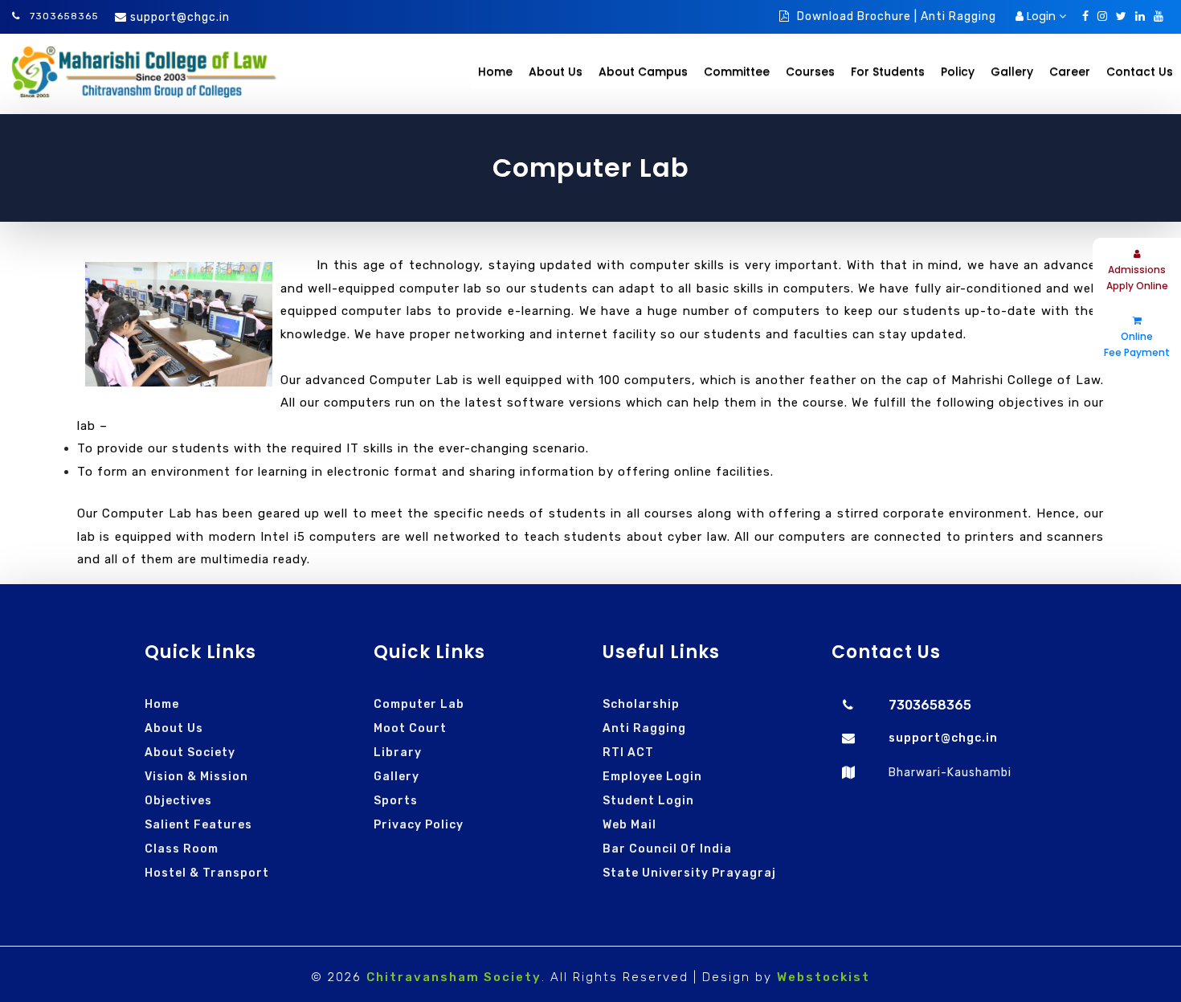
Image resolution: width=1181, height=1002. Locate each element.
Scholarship (641, 704)
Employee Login (652, 776)
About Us (174, 728)
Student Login (648, 801)
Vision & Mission (196, 776)
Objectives (178, 801)
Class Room (182, 849)
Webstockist (823, 977)
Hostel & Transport (207, 873)
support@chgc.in (180, 17)
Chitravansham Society (453, 977)
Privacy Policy (419, 825)
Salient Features (198, 825)
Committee (737, 71)
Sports (396, 801)
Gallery (396, 776)
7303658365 (63, 16)
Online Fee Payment (1137, 344)
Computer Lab (419, 704)
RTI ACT (628, 752)
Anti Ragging (644, 728)
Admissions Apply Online (1137, 277)
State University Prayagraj (689, 873)
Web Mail (629, 825)
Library (398, 752)
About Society (190, 752)
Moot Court (410, 728)
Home (495, 71)
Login (1041, 16)
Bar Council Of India (667, 849)
